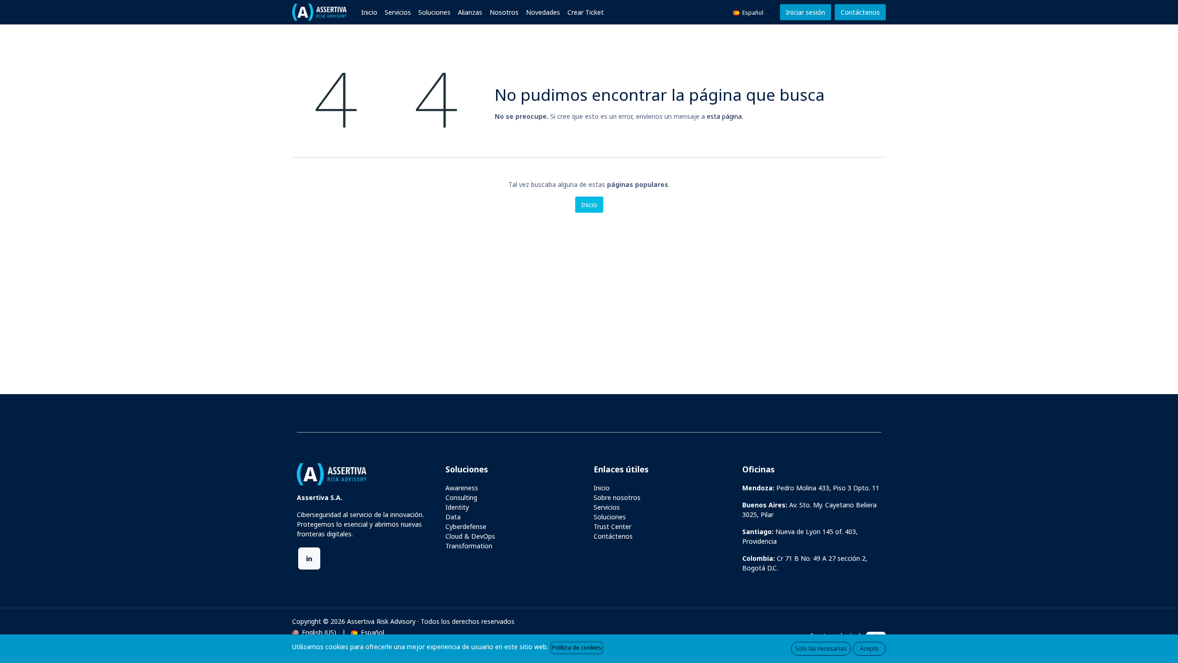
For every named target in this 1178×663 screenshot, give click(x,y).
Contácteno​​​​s (860, 12)
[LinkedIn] (309, 558)
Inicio (589, 204)
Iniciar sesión (805, 12)
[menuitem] (369, 12)
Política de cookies (576, 647)
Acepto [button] (869, 648)
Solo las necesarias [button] (821, 648)
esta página (724, 116)
